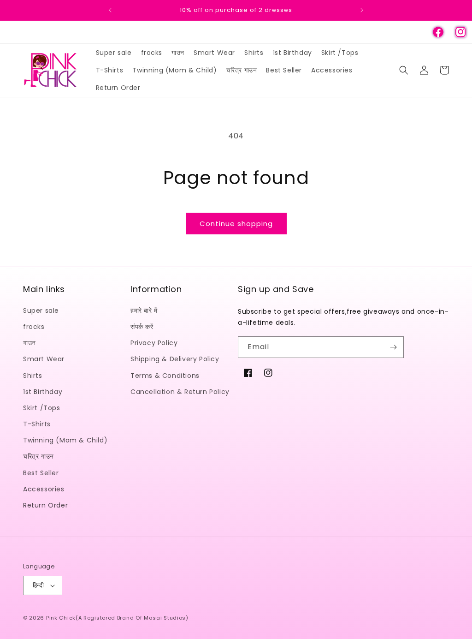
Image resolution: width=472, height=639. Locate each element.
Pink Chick (61, 617)
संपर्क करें (141, 326)
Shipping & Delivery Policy (174, 359)
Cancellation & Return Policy (180, 391)
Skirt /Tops (41, 407)
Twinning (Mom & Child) (65, 440)
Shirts (32, 375)
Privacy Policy (153, 342)
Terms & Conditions (165, 375)
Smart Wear (44, 359)
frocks (34, 326)
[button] (404, 70)
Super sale (41, 310)
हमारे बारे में (144, 310)
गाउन (29, 342)
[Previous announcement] (110, 10)
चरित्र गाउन (38, 456)
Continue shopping (236, 223)
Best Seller (41, 473)
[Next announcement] (362, 10)
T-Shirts (37, 424)
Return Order (45, 505)
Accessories (44, 489)
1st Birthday (42, 391)
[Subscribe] (393, 347)
